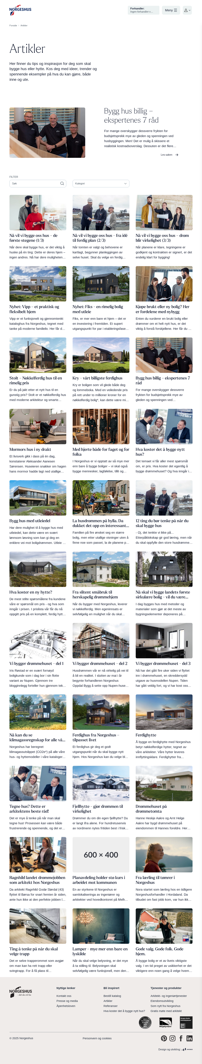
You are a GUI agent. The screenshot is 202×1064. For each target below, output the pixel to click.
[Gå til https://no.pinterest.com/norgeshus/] (164, 1038)
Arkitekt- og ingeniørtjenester (169, 996)
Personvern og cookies (97, 1038)
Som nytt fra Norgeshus (165, 1006)
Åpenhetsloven (65, 1006)
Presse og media (67, 1001)
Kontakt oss (63, 996)
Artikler (108, 1001)
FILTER (13, 177)
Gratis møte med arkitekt (166, 1011)
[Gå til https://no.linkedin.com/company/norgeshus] (190, 1038)
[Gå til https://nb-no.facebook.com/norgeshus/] (181, 1038)
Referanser (111, 1006)
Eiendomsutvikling (162, 1001)
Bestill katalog (112, 996)
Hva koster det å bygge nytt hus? (124, 1011)
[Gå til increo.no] (187, 1049)
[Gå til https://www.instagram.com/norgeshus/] (172, 1038)
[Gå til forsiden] (20, 10)
